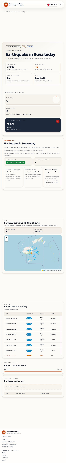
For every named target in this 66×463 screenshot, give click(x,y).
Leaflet (44, 270)
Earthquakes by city (13, 46)
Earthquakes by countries (9, 444)
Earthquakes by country (14, 12)
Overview (4, 439)
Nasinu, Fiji (10, 127)
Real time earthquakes (8, 441)
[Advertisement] (33, 27)
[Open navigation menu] (60, 4)
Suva (41, 355)
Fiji (24, 12)
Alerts (3, 452)
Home (4, 12)
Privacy (4, 455)
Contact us (5, 457)
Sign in (4, 460)
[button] (6, 237)
